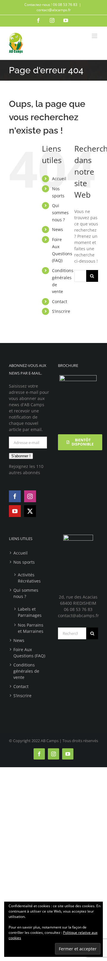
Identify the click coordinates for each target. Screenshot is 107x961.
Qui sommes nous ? (60, 212)
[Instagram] (30, 496)
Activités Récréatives (29, 578)
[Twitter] (30, 511)
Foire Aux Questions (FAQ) (29, 652)
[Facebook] (15, 496)
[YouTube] (15, 511)
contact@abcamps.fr (54, 9)
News (57, 229)
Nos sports (24, 562)
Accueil (59, 178)
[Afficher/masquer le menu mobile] (95, 36)
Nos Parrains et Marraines (30, 628)
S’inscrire (61, 311)
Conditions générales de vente (26, 671)
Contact (59, 301)
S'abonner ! (21, 456)
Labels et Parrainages (30, 612)
